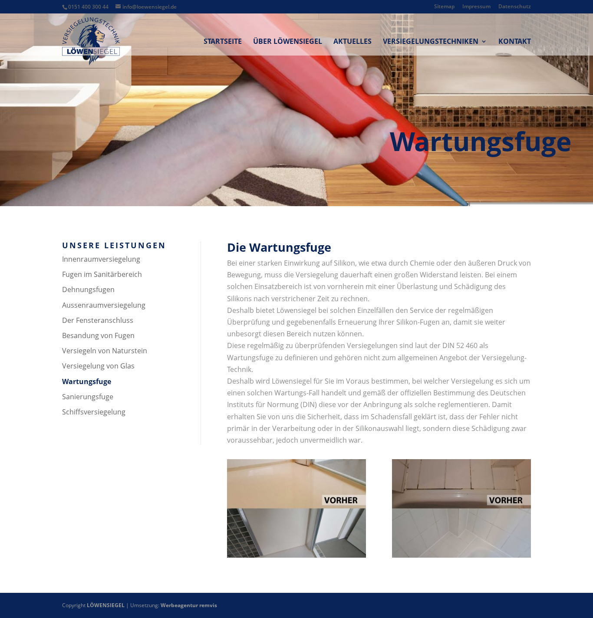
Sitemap (444, 7)
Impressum (476, 7)
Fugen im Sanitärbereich (102, 274)
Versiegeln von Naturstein (104, 350)
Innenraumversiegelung (101, 259)
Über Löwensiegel (287, 42)
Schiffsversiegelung (93, 412)
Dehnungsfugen (88, 289)
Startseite (223, 42)
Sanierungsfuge (87, 396)
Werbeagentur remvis (189, 605)
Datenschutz (514, 7)
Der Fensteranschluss (97, 320)
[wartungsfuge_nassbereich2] (296, 555)
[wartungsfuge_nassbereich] (461, 555)
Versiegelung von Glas (98, 366)
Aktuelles (352, 42)
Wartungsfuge (86, 381)
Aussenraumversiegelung (103, 305)
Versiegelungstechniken (430, 42)
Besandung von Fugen (98, 335)
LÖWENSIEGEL (106, 605)
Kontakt (514, 42)
